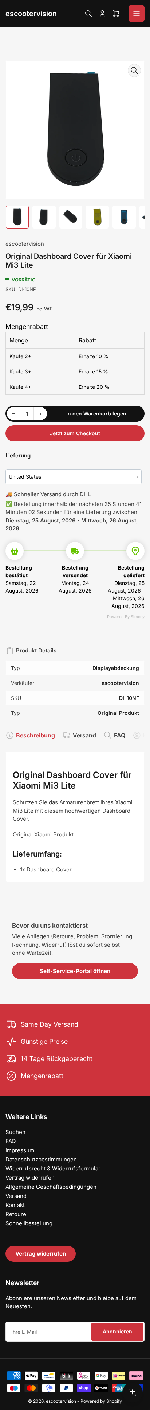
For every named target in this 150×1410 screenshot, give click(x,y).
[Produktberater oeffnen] (132, 1392)
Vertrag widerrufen (30, 1177)
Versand (84, 735)
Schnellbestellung (28, 1223)
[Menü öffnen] (137, 13)
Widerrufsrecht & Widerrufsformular (52, 1168)
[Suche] (88, 13)
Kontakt (15, 1205)
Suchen (15, 1132)
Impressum (19, 1150)
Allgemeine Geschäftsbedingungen (50, 1186)
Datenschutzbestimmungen (41, 1159)
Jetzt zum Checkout (75, 433)
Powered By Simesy (126, 616)
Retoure (15, 1214)
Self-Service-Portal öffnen (75, 971)
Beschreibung (35, 735)
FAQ (119, 735)
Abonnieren (117, 1331)
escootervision (31, 13)
